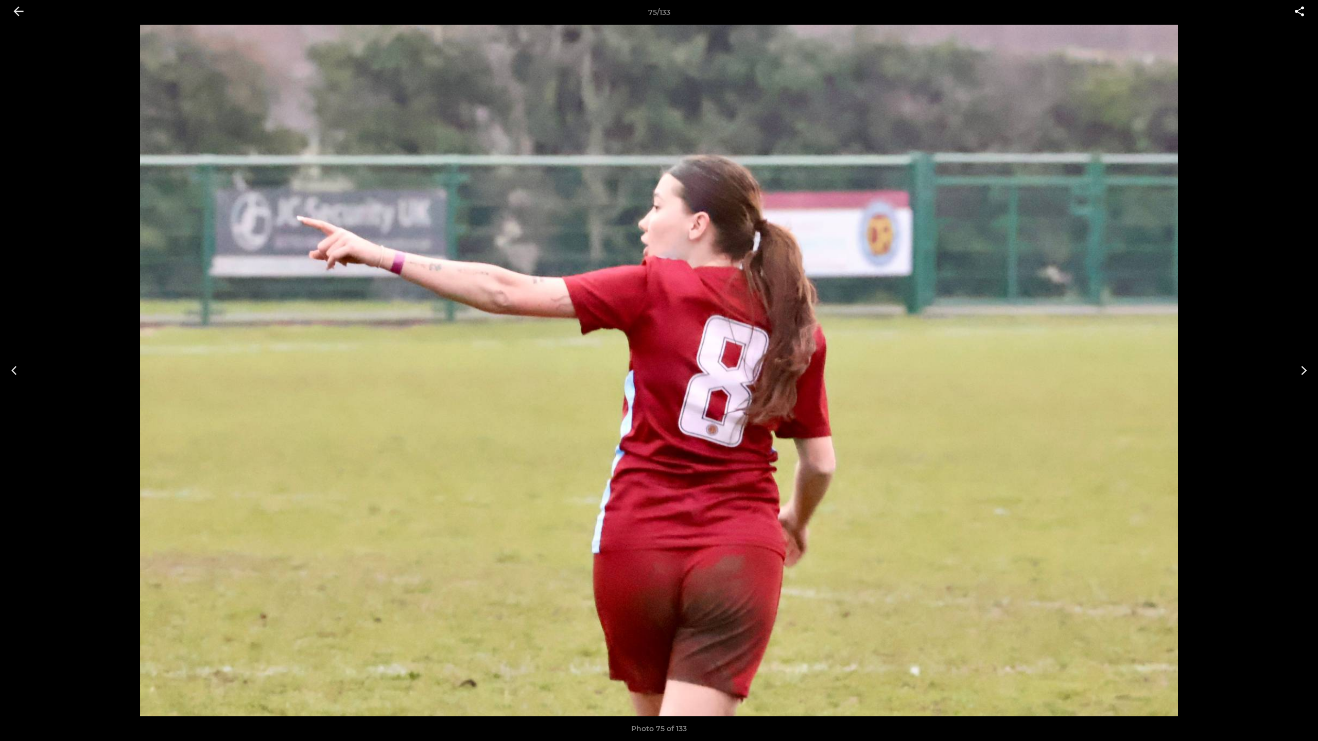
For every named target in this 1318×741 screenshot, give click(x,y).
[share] (1299, 12)
